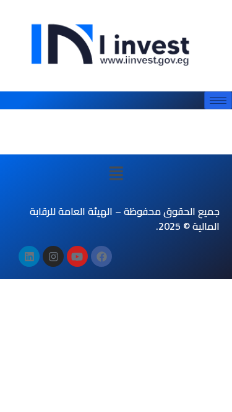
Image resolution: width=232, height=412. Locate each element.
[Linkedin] (29, 256)
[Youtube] (77, 256)
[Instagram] (53, 256)
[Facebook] (101, 256)
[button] (116, 173)
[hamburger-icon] (218, 100)
